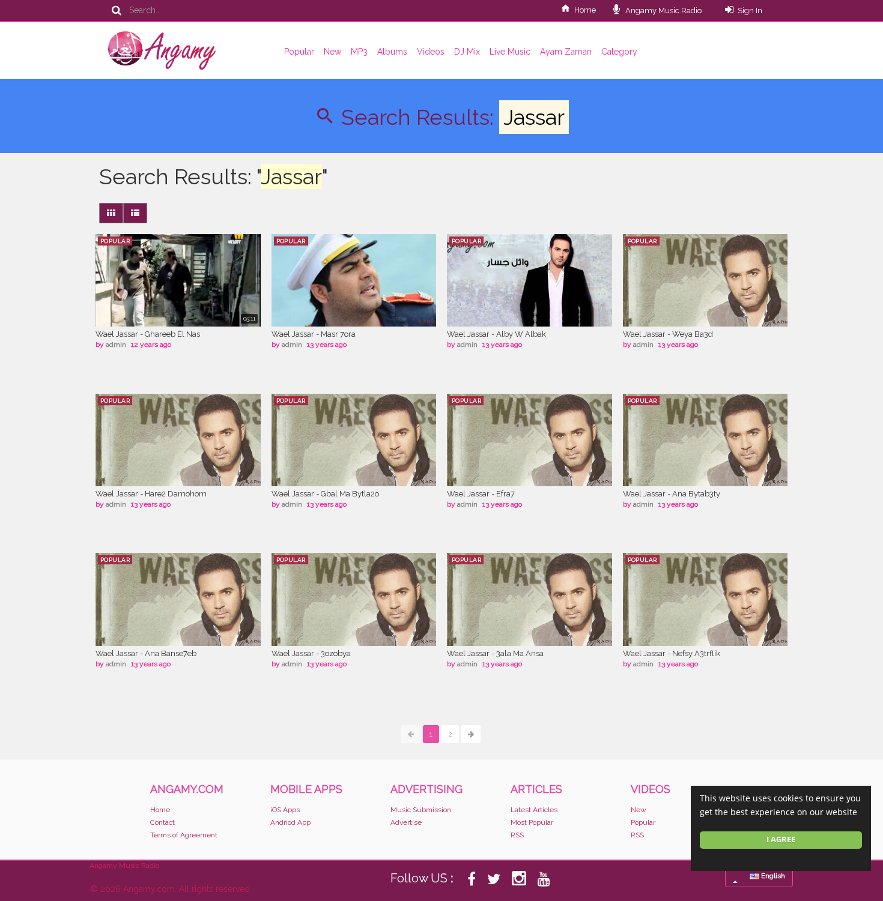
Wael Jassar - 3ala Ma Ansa (495, 653)
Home (585, 9)
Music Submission (420, 810)
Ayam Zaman (566, 51)
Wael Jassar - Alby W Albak (496, 334)
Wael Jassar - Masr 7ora (314, 334)
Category (619, 51)
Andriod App (290, 822)
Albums (392, 51)
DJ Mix (467, 51)
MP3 (359, 51)
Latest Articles (534, 810)
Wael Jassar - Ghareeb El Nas (148, 334)
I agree (780, 839)
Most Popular (532, 822)
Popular (299, 51)
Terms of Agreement (183, 835)
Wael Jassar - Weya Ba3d (668, 334)
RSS (517, 835)
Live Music (510, 51)
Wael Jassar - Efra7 (481, 493)
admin (116, 344)
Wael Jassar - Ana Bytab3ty (671, 493)
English (772, 876)
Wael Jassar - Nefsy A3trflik (671, 653)
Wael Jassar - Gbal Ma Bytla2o (325, 493)
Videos (431, 51)
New (332, 51)
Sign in (750, 10)
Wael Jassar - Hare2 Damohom (151, 493)
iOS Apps (285, 810)
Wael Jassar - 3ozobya (311, 653)
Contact (162, 822)
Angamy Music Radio (663, 10)
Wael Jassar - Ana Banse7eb (146, 653)
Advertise (406, 822)
